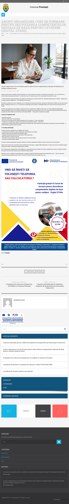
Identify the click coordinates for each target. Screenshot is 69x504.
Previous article (19, 284)
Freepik (7, 253)
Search (65, 329)
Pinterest (34, 272)
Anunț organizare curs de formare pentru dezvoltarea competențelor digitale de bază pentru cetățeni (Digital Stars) (33, 350)
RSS (43, 272)
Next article (50, 285)
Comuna (39, 7)
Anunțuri (7, 380)
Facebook (66, 1)
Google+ (39, 272)
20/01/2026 (6, 91)
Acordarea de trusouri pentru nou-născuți (18, 371)
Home (2, 33)
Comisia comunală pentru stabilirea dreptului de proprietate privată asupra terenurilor (34, 343)
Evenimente (7, 384)
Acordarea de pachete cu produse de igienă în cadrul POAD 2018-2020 (27, 364)
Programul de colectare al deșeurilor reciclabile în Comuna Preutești (27, 358)
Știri (7, 33)
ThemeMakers (64, 499)
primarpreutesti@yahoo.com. (39, 155)
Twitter (63, 1)
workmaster (14, 91)
